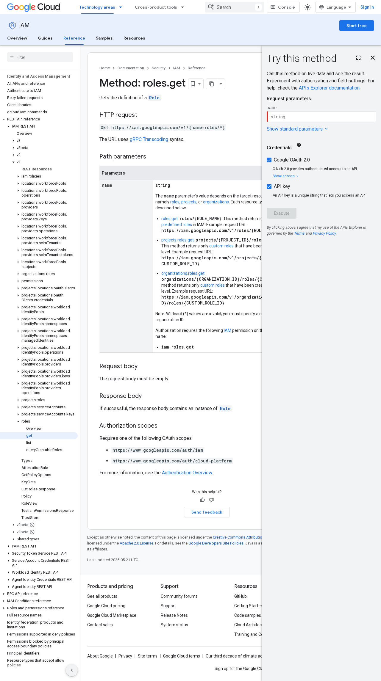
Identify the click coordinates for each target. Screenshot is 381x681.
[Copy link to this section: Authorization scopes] (163, 426)
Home (104, 68)
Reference (74, 38)
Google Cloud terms (181, 656)
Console (286, 7)
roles (174, 202)
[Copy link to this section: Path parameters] (152, 157)
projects (188, 202)
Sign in (367, 7)
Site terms (147, 656)
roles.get (169, 218)
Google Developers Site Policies (215, 543)
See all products (102, 596)
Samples (104, 38)
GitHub (240, 596)
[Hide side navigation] (72, 670)
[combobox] (234, 7)
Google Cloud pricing (106, 605)
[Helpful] (202, 499)
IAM (24, 25)
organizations (216, 202)
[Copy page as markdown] (211, 84)
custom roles (221, 246)
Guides (45, 38)
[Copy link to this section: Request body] (143, 366)
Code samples (247, 615)
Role (154, 98)
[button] (39, 119)
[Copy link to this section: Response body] (148, 396)
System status (174, 624)
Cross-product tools (156, 7)
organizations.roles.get (182, 273)
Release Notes (174, 615)
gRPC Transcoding (149, 139)
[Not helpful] (211, 499)
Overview (17, 38)
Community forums (179, 596)
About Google (100, 656)
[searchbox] (40, 57)
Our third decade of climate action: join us (244, 656)
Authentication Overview (187, 473)
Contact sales (100, 624)
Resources (134, 38)
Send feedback (206, 512)
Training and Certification (257, 634)
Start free (356, 25)
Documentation (131, 68)
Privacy (125, 656)
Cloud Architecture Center (258, 624)
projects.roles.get (177, 240)
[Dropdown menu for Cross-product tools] (184, 7)
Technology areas (97, 7)
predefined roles (176, 224)
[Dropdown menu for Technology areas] (122, 7)
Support (168, 605)
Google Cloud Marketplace (111, 615)
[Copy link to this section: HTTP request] (143, 115)
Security (158, 68)
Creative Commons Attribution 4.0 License (249, 537)
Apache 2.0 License (136, 543)
